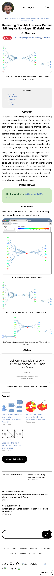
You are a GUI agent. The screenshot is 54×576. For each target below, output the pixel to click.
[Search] (46, 534)
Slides (10, 102)
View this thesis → (14, 459)
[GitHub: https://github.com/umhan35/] (17, 564)
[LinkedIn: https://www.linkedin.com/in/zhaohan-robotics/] (11, 564)
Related (13, 104)
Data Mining (18, 38)
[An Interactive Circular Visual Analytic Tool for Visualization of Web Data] (36, 406)
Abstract (11, 94)
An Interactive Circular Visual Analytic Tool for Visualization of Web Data (35, 417)
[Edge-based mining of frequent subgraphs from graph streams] (12, 434)
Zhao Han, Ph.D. (29, 7)
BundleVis (11, 99)
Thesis (8, 38)
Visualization (46, 38)
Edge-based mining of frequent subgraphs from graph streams (11, 445)
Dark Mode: (45, 572)
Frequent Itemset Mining (32, 38)
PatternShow (12, 97)
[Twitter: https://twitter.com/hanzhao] (5, 564)
